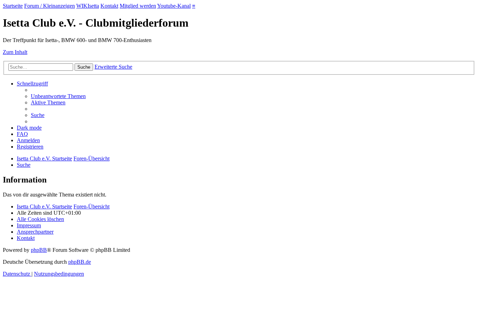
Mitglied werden (138, 6)
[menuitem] (58, 96)
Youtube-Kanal (174, 6)
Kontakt (109, 6)
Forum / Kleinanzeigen (49, 6)
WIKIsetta (87, 6)
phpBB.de (79, 262)
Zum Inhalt (15, 52)
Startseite (13, 6)
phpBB (39, 250)
